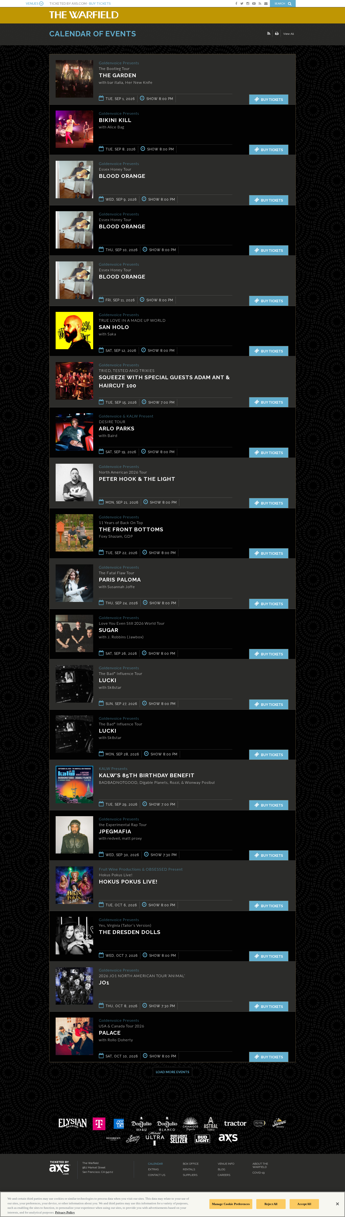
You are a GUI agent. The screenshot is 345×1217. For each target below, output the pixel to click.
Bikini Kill (115, 120)
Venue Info (226, 1163)
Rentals (189, 1169)
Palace (110, 1032)
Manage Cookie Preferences (231, 1204)
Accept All (304, 1204)
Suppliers (190, 1175)
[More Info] (74, 96)
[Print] (276, 33)
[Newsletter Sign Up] (266, 3)
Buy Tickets (100, 3)
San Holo (114, 327)
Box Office (191, 1163)
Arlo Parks (116, 428)
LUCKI (107, 680)
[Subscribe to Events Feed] (268, 33)
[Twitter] (241, 3)
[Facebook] (236, 3)
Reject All (270, 1204)
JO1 (104, 982)
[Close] (337, 1204)
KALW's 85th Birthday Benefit (147, 775)
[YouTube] (254, 3)
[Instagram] (247, 3)
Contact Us (156, 1175)
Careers (224, 1175)
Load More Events (172, 1072)
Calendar (155, 1163)
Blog (221, 1169)
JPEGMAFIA (115, 831)
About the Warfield (260, 1165)
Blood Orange (122, 176)
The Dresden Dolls (130, 932)
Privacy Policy (65, 1212)
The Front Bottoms (131, 529)
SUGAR (108, 630)
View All (288, 33)
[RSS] (260, 3)
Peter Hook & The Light (137, 479)
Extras (153, 1169)
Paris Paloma (120, 579)
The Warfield (83, 14)
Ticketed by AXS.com (170, 34)
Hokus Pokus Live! (128, 881)
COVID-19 (258, 1172)
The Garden (117, 75)
